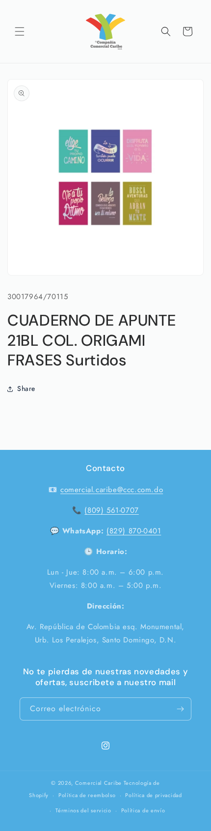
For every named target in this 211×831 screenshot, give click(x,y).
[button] (19, 31)
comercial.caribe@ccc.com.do (111, 489)
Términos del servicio (83, 810)
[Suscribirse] (180, 708)
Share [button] (26, 388)
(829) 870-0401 (133, 531)
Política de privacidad (153, 795)
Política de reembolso (87, 795)
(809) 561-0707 (111, 510)
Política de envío (143, 810)
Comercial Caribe (98, 783)
